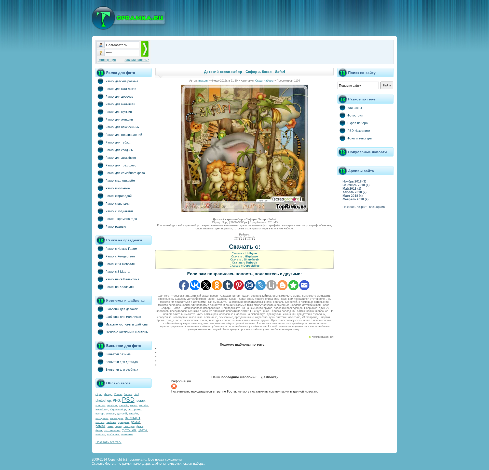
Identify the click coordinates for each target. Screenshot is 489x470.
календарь (116, 418)
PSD (128, 399)
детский (122, 413)
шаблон (100, 434)
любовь (111, 422)
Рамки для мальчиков (120, 89)
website (143, 405)
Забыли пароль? (137, 60)
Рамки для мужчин (118, 112)
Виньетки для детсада (121, 362)
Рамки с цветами (117, 203)
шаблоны (113, 434)
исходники (102, 418)
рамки (100, 426)
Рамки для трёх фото (120, 165)
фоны (140, 426)
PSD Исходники (358, 131)
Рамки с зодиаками (119, 211)
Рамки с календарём (120, 180)
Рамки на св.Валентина (122, 279)
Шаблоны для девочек (121, 309)
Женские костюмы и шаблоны (126, 332)
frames (128, 394)
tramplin (123, 405)
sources (100, 405)
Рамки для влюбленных (122, 127)
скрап (118, 426)
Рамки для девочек (119, 96)
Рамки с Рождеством (120, 256)
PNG (116, 400)
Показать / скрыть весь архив (364, 207)
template (112, 405)
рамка (135, 422)
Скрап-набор (118, 409)
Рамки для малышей (120, 104)
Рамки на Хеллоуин (119, 287)
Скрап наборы (264, 80)
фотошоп (129, 430)
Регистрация (107, 60)
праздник (123, 422)
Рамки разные (115, 226)
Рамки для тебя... (117, 142)
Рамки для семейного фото (125, 173)
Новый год (102, 409)
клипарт (132, 417)
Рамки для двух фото (120, 158)
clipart (99, 394)
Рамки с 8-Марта (117, 271)
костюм (100, 422)
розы (110, 426)
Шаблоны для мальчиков (123, 317)
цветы (142, 430)
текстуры (129, 426)
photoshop (103, 400)
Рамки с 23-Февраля (120, 264)
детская (110, 413)
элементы (127, 434)
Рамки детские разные (121, 81)
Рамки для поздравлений (123, 135)
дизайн (133, 413)
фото (99, 430)
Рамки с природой (118, 196)
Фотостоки (355, 115)
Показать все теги (108, 442)
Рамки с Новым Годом (121, 249)
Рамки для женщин (119, 119)
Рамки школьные (117, 188)
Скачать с (244, 253)
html (136, 394)
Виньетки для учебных (121, 369)
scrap (141, 400)
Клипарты (354, 108)
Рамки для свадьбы (119, 150)
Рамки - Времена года (121, 219)
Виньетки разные (118, 354)
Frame (118, 394)
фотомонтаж (112, 430)
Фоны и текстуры (359, 138)
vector (133, 405)
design (108, 394)
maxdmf (203, 80)
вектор (100, 413)
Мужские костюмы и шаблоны (126, 324)
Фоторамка (135, 409)
